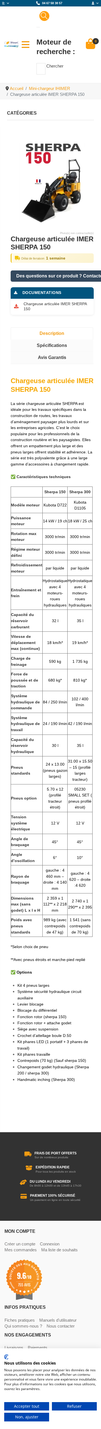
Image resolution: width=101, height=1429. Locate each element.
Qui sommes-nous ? (23, 1326)
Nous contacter (61, 1326)
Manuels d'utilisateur (58, 1320)
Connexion (49, 1244)
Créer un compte (19, 1244)
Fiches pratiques (19, 1320)
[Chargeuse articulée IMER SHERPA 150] (52, 181)
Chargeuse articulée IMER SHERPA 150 (55, 306)
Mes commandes (20, 1249)
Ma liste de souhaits (59, 1249)
